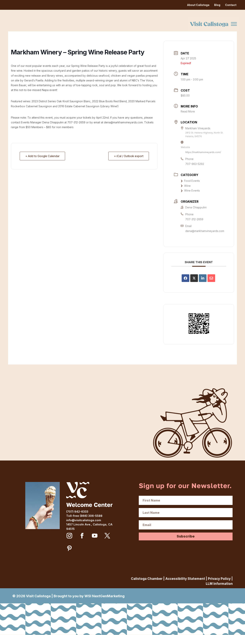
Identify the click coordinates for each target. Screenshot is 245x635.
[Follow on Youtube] (94, 535)
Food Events (192, 180)
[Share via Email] (211, 278)
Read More (188, 111)
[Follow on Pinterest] (69, 548)
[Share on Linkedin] (203, 278)
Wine (187, 185)
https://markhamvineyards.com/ (203, 152)
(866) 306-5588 (91, 516)
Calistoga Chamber (147, 579)
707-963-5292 (194, 164)
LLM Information (219, 584)
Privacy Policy (219, 579)
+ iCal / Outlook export (128, 156)
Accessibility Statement (185, 579)
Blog (217, 5)
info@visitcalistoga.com (83, 520)
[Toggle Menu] (234, 24)
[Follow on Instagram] (69, 535)
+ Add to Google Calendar (42, 156)
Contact (230, 5)
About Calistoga (198, 5)
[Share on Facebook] (185, 278)
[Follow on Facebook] (82, 535)
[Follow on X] (107, 535)
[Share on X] (194, 278)
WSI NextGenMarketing (104, 596)
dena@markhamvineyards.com (204, 231)
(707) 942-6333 (77, 511)
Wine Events (192, 190)
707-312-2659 (194, 219)
